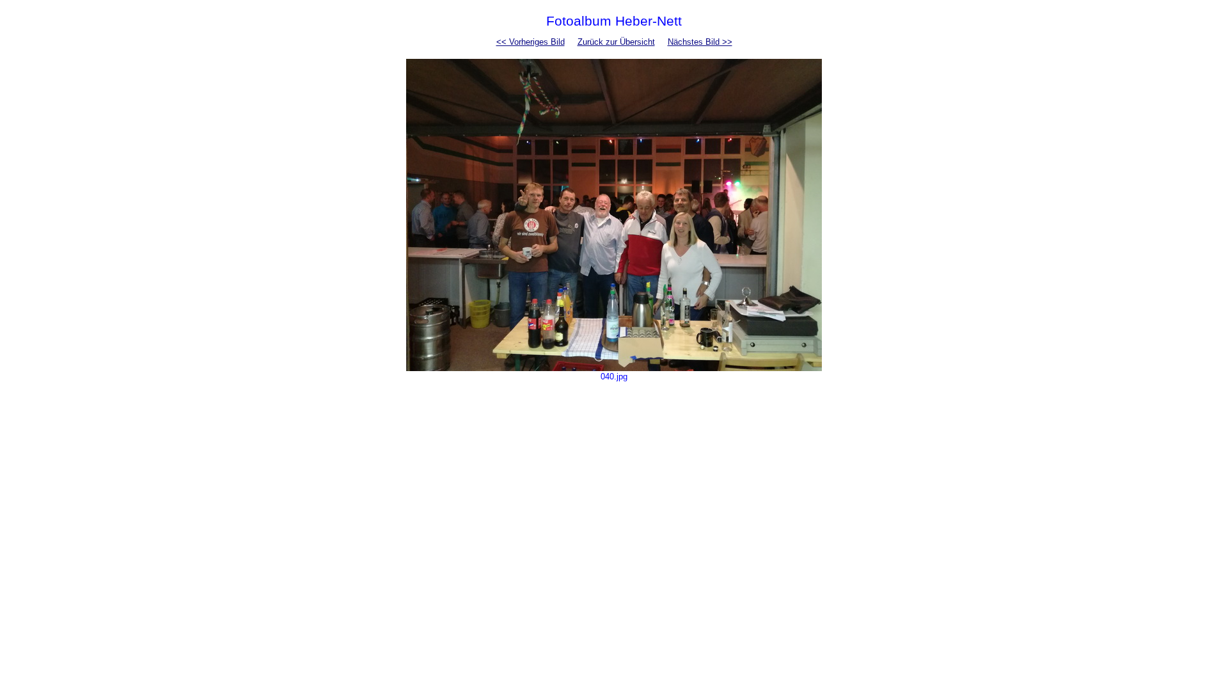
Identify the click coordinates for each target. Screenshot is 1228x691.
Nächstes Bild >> (700, 42)
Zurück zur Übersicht (616, 42)
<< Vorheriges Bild (530, 42)
